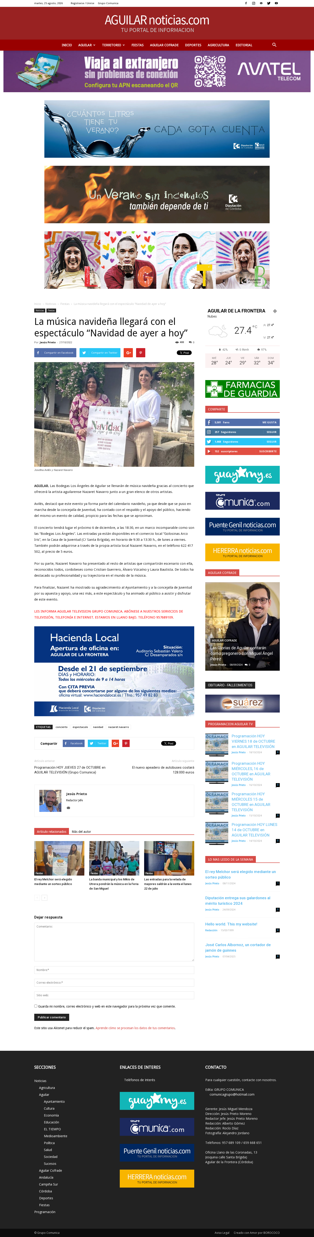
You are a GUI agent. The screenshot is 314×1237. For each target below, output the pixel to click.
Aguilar (85, 45)
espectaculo (80, 727)
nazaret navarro (118, 727)
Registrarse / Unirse (82, 3)
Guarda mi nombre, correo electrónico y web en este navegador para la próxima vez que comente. (107, 1006)
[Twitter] (268, 3)
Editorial (244, 45)
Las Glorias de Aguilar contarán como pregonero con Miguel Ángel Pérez (241, 653)
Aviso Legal (222, 1233)
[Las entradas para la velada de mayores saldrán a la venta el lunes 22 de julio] (169, 858)
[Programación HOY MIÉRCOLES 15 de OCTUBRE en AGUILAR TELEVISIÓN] (216, 802)
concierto (62, 727)
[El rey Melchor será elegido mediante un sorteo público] (59, 858)
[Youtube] (276, 3)
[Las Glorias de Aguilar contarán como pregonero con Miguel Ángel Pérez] (242, 628)
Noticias (51, 304)
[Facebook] (246, 3)
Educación (51, 1122)
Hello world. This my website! (231, 924)
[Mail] (261, 3)
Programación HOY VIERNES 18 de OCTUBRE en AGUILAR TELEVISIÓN (253, 741)
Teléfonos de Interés (139, 1080)
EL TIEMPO (52, 1129)
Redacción (211, 930)
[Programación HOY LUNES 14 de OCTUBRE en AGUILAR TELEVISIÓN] (216, 833)
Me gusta (270, 422)
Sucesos (50, 1163)
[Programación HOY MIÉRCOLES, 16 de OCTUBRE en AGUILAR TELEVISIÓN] (216, 772)
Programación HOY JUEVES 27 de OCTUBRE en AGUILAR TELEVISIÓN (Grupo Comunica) (70, 769)
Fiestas (137, 45)
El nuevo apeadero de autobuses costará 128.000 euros (163, 769)
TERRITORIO (111, 45)
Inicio (67, 45)
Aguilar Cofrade (164, 45)
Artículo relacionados (51, 831)
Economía (51, 1115)
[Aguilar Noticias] (157, 23)
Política (49, 1143)
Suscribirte (268, 451)
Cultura (49, 1108)
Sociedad (50, 1156)
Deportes (193, 45)
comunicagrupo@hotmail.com (232, 1094)
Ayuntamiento (54, 1101)
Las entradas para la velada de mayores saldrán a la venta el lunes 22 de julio (167, 884)
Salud (48, 1150)
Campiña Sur (48, 1184)
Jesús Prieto (48, 342)
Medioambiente (55, 1136)
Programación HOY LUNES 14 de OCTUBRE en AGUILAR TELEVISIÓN (254, 829)
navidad (98, 727)
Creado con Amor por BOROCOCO (257, 1233)
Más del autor (81, 831)
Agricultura (218, 45)
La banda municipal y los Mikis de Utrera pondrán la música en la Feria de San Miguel (113, 884)
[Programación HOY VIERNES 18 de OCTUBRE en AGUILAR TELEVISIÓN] (216, 744)
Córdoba (45, 1191)
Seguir (272, 432)
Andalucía (46, 1177)
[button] (274, 45)
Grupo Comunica (108, 3)
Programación (44, 1212)
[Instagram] (253, 3)
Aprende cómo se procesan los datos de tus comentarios (135, 1028)
